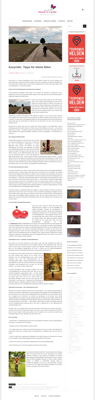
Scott (28, 389)
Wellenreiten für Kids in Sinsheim (74, 247)
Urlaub (70, 344)
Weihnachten (77, 349)
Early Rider (31, 387)
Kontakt (70, 21)
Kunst (80, 309)
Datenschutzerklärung (54, 396)
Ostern (70, 325)
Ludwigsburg (71, 312)
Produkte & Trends (50, 21)
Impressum (43, 396)
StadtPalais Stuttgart (73, 336)
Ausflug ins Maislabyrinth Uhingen (74, 250)
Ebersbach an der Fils (73, 287)
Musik (77, 320)
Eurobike (37, 387)
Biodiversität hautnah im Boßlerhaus (75, 260)
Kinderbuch (71, 301)
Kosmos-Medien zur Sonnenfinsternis (75, 257)
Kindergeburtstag (72, 303)
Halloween (79, 295)
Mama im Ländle (14, 73)
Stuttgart (70, 338)
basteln (70, 282)
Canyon (18, 387)
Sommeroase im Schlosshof (73, 265)
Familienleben (27, 21)
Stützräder (48, 389)
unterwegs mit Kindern (73, 341)
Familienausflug (72, 293)
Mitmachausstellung (73, 317)
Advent (78, 277)
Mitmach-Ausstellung (73, 314)
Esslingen (71, 290)
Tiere (77, 338)
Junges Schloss (78, 298)
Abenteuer (71, 277)
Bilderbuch (78, 282)
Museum (70, 320)
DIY (80, 285)
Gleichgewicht (13, 389)
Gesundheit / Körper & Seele (38, 384)
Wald (70, 349)
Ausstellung (78, 279)
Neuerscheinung (78, 322)
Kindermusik (80, 306)
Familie (78, 290)
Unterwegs (38, 21)
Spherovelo (41, 389)
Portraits (61, 21)
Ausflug (70, 279)
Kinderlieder (71, 306)
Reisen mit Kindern (79, 325)
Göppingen (71, 295)
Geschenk (81, 293)
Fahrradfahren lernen (52, 387)
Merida (24, 389)
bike (14, 387)
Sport (81, 333)
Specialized (34, 389)
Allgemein (19, 384)
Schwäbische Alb (72, 333)
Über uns (36, 396)
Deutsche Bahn (72, 285)
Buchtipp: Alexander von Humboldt (74, 252)
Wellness (71, 352)
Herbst (70, 298)
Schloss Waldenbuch (73, 330)
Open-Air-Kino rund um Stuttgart (74, 262)
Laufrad (20, 389)
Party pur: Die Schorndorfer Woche (75, 267)
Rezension (71, 328)
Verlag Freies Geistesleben (74, 347)
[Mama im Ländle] (47, 9)
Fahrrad (42, 387)
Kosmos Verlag (72, 309)
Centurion (24, 387)
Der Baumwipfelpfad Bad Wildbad (74, 245)
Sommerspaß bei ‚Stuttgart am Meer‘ (75, 255)
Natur (70, 322)
